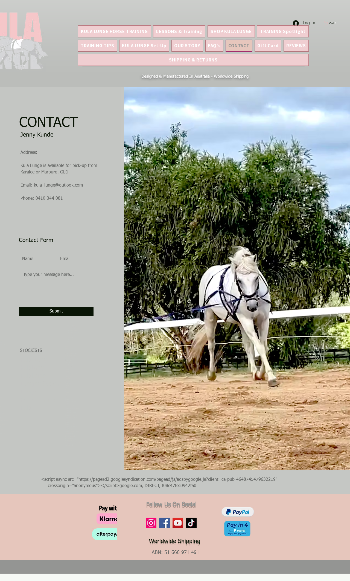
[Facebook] (164, 523)
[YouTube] (178, 523)
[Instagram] (151, 523)
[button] (332, 23)
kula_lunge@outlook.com (58, 185)
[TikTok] (191, 523)
